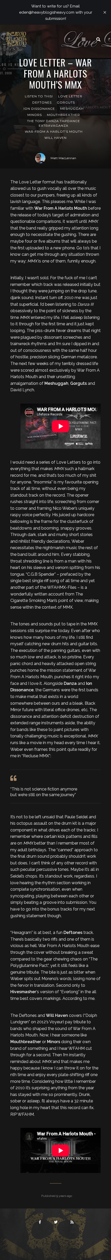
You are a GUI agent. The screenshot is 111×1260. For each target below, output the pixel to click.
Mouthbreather (63, 115)
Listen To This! (39, 96)
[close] (105, 12)
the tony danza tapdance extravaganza (53, 123)
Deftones (42, 102)
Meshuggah (72, 108)
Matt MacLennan (63, 158)
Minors (34, 115)
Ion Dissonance (39, 108)
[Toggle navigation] (83, 39)
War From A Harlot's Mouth (54, 131)
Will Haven (55, 138)
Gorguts (66, 102)
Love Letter (70, 96)
